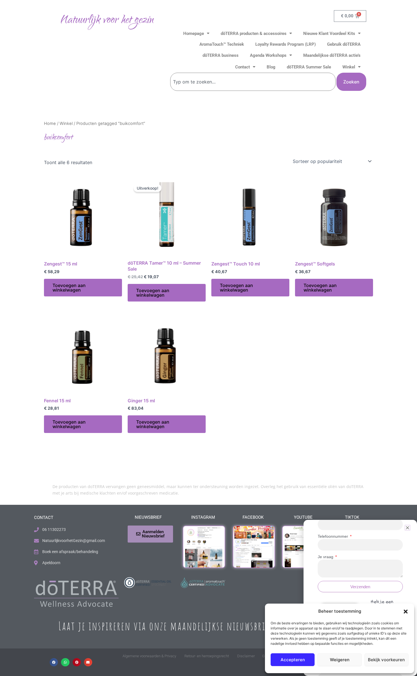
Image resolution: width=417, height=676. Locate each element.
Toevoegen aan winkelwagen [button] (69, 287)
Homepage (193, 33)
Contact (242, 67)
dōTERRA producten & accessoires (254, 33)
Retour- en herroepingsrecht (206, 656)
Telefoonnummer (333, 536)
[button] (405, 611)
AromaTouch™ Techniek (221, 44)
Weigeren (339, 659)
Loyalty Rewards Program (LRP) (285, 44)
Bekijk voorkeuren (386, 659)
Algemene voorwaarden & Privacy (149, 656)
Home (50, 123)
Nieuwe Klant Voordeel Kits (329, 33)
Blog (271, 67)
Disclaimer (246, 656)
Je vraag (326, 556)
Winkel (348, 67)
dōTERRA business (221, 55)
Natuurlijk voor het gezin (107, 20)
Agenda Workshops (268, 55)
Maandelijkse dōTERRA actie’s (332, 55)
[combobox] (253, 82)
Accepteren (293, 659)
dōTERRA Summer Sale (309, 67)
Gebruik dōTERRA (344, 44)
